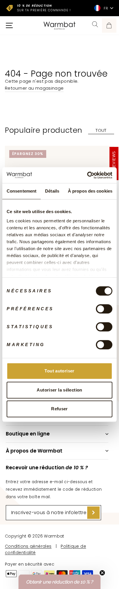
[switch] (104, 308)
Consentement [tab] (21, 191)
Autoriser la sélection (59, 389)
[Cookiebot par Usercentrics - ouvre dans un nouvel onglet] (87, 175)
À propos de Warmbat (34, 450)
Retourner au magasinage (34, 88)
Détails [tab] (52, 191)
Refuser (59, 408)
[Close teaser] (102, 573)
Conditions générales (28, 546)
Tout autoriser (59, 370)
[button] (59, 582)
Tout (101, 130)
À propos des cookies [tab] (90, 191)
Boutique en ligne (28, 433)
